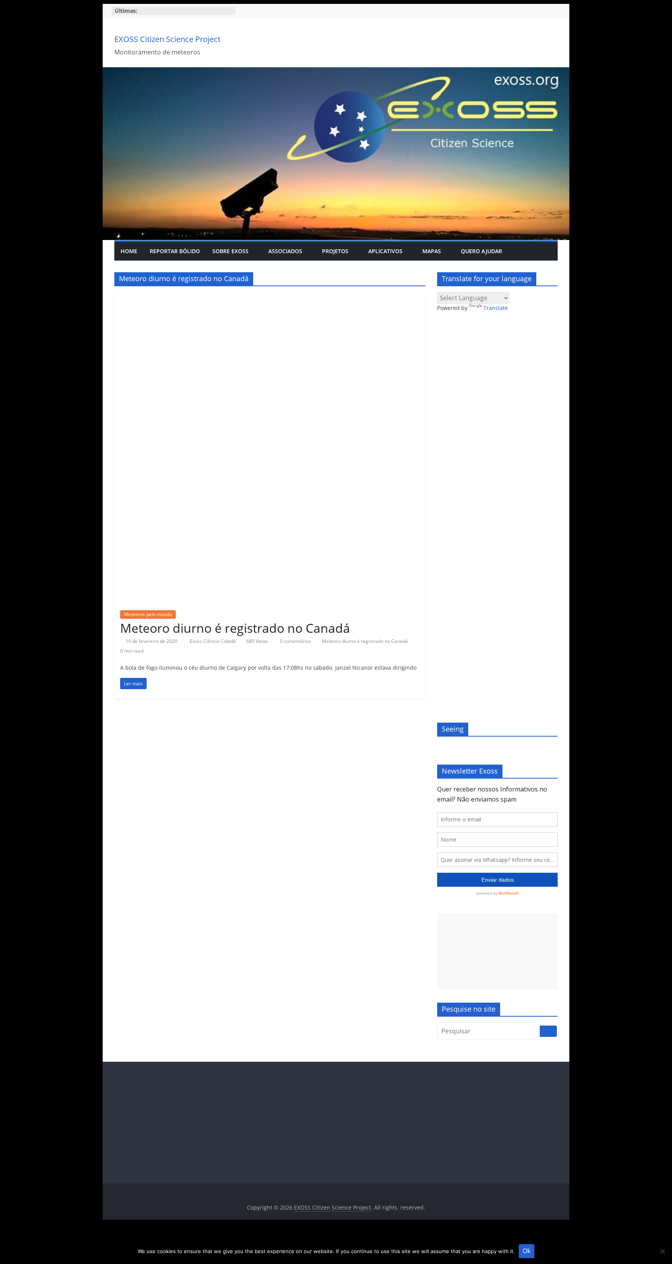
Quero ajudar (481, 251)
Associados (285, 251)
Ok (526, 1250)
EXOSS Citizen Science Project (167, 39)
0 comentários (295, 641)
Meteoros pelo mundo (148, 614)
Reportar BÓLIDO (175, 251)
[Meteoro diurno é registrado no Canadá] (269, 296)
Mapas (431, 251)
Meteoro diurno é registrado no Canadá (235, 628)
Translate (495, 308)
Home (129, 251)
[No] (662, 1251)
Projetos (335, 251)
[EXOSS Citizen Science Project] (336, 72)
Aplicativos (385, 251)
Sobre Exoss (230, 251)
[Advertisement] (497, 951)
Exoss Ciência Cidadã (213, 641)
